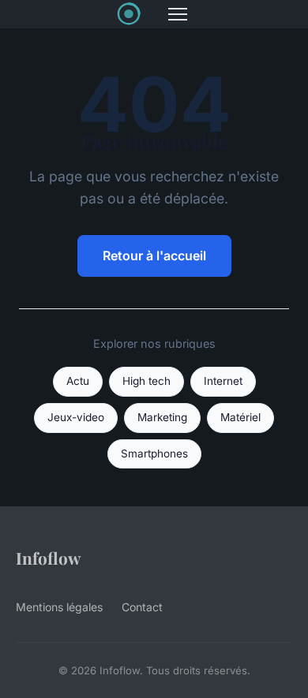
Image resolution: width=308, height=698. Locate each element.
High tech (146, 381)
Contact (142, 607)
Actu (77, 381)
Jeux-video (75, 417)
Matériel (240, 417)
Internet (223, 381)
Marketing (162, 417)
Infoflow (48, 558)
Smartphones (154, 453)
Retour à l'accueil (154, 255)
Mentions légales (59, 607)
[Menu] (177, 14)
